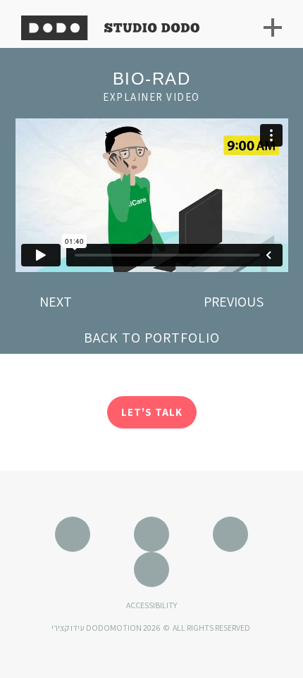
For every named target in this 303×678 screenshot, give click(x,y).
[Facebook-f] (230, 534)
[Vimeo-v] (72, 534)
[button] (152, 337)
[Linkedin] (151, 569)
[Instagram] (151, 534)
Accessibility (151, 605)
